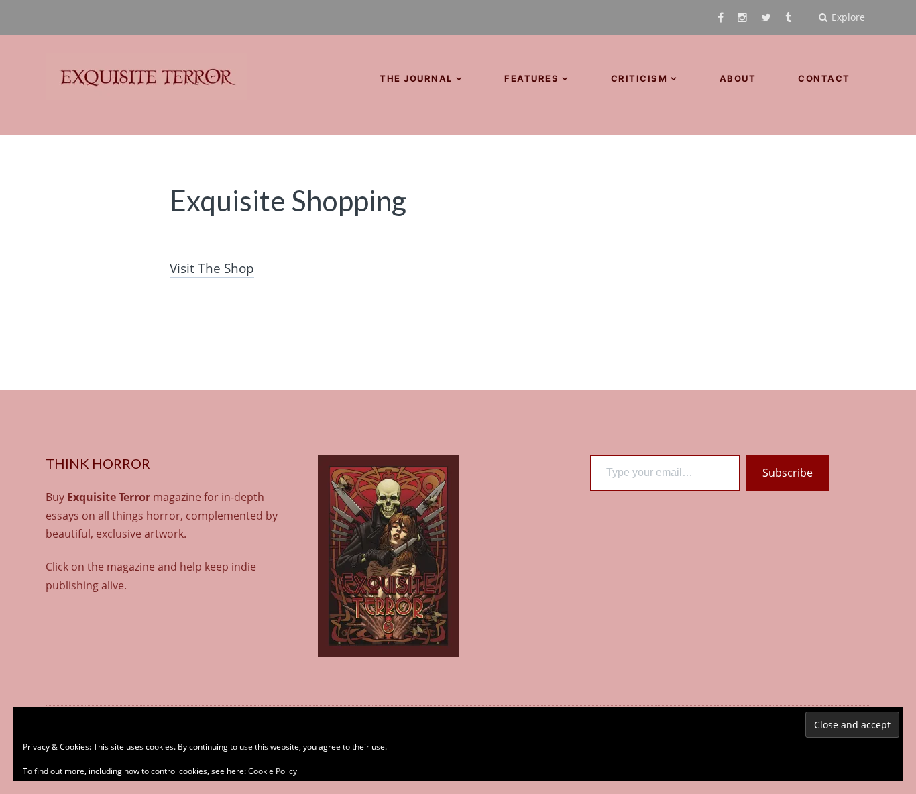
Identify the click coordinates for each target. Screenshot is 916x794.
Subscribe (787, 472)
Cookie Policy (272, 771)
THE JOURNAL (416, 78)
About (738, 78)
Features (531, 78)
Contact (824, 78)
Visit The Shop (212, 268)
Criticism (639, 78)
